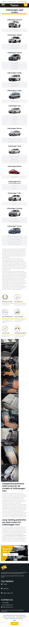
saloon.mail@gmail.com (10, 1)
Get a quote (25, 4)
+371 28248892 (22, 1)
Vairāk (14, 620)
